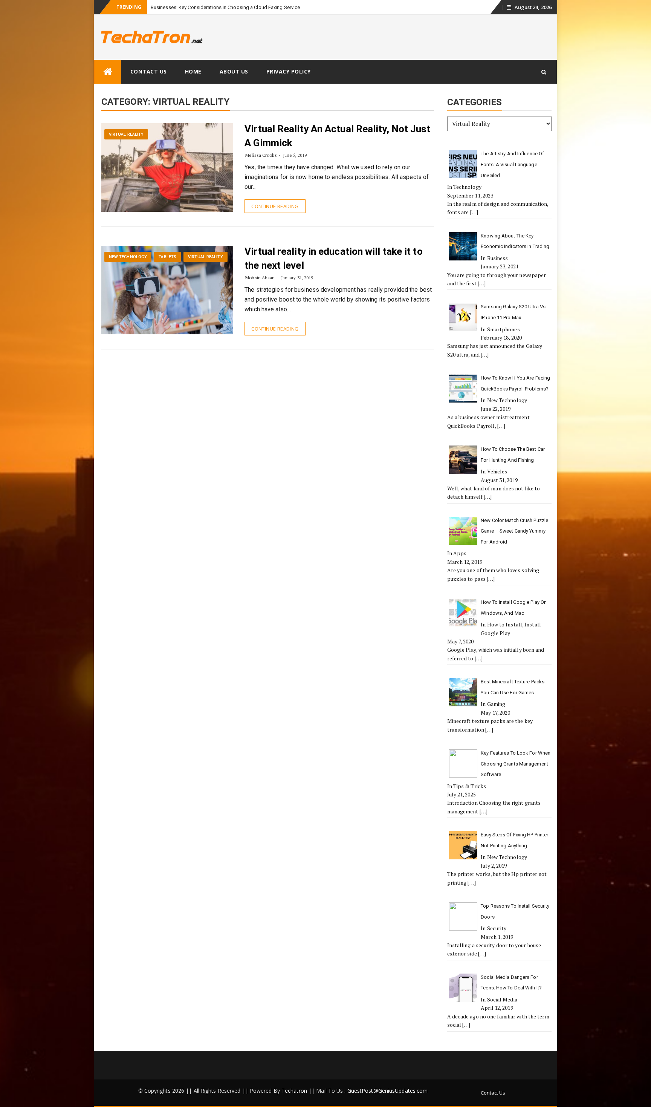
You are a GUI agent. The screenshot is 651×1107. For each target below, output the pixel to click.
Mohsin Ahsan (260, 277)
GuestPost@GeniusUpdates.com (387, 1090)
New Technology (128, 256)
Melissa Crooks (261, 155)
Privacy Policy (288, 71)
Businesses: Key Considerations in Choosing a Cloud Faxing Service (225, 7)
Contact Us (148, 71)
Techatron (294, 1090)
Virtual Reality (126, 134)
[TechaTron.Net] (107, 72)
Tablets (167, 256)
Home (193, 71)
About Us (234, 71)
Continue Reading (274, 206)
